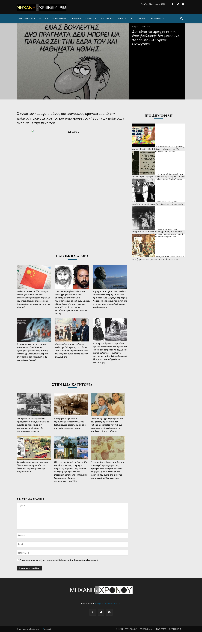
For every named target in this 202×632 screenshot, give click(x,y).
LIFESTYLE (90, 18)
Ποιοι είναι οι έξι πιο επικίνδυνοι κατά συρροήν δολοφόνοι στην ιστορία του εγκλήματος (157, 204)
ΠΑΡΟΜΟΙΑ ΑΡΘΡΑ (72, 256)
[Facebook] (172, 4)
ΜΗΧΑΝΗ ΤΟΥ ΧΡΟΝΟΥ (126, 629)
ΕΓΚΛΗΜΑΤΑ (157, 18)
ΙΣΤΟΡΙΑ (43, 18)
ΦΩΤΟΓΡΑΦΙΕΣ (139, 18)
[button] (181, 19)
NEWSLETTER (160, 629)
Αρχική (135, 26)
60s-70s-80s (107, 18)
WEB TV (122, 18)
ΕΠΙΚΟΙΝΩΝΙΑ (146, 629)
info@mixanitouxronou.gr (108, 603)
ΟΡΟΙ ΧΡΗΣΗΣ (175, 629)
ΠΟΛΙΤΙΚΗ (76, 18)
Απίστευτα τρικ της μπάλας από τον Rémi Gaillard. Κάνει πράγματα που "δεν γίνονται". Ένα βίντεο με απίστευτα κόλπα (158, 149)
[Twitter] (177, 4)
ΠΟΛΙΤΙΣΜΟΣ (59, 18)
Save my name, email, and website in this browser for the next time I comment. (59, 560)
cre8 (42, 629)
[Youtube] (183, 4)
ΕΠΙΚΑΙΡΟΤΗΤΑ (27, 18)
